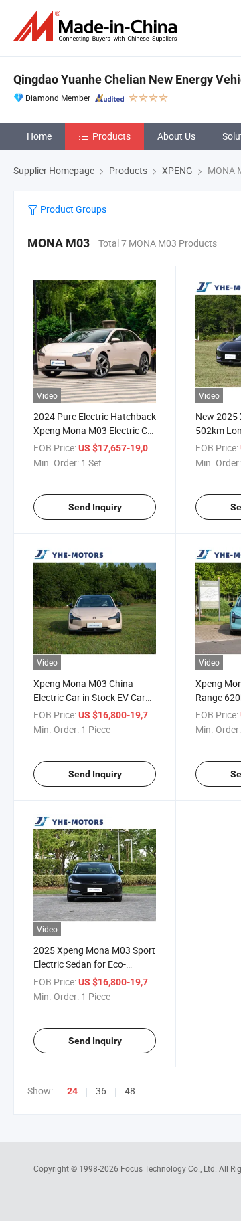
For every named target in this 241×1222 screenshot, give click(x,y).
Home (39, 136)
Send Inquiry (95, 507)
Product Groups (72, 209)
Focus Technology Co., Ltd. (169, 1168)
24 (72, 1091)
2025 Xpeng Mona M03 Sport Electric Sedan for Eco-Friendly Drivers (94, 964)
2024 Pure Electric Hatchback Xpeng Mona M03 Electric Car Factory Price (94, 430)
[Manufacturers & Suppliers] (97, 26)
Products (111, 136)
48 (130, 1090)
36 (101, 1090)
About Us (176, 136)
